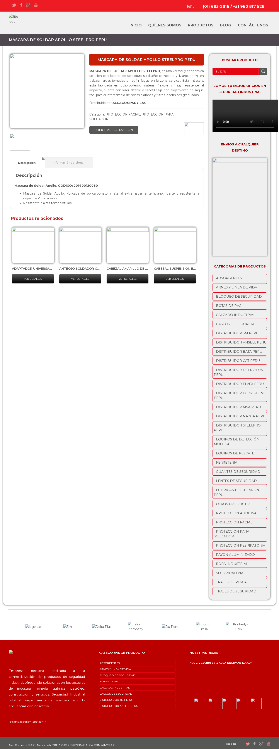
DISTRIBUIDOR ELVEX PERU (240, 384)
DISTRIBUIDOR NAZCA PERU (241, 416)
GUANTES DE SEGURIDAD (238, 471)
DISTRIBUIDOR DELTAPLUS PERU (238, 372)
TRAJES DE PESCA (231, 582)
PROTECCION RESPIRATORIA (240, 545)
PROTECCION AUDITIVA (236, 513)
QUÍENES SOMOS (164, 25)
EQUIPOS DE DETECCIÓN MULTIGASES (236, 441)
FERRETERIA (226, 462)
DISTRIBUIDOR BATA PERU (239, 351)
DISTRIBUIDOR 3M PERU (237, 333)
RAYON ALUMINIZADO (235, 554)
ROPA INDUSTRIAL (232, 564)
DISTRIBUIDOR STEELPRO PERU (237, 427)
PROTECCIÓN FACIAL (123, 114)
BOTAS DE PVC (228, 306)
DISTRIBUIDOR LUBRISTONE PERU (239, 395)
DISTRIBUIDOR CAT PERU (238, 361)
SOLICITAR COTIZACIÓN (113, 130)
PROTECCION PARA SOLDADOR (231, 533)
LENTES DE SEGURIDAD (236, 481)
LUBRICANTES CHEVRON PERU (236, 492)
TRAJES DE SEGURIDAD (236, 591)
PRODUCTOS (200, 25)
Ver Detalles (33, 278)
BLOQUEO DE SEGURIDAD (239, 296)
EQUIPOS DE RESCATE (235, 453)
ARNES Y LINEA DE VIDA (236, 287)
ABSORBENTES (229, 278)
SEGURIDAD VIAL (230, 573)
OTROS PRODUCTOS (233, 504)
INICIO (135, 25)
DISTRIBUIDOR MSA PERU (238, 407)
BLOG (225, 25)
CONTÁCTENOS (253, 25)
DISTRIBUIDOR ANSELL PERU (241, 342)
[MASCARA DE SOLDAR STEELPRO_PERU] (20, 143)
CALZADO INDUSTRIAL (235, 315)
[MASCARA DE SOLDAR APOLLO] (47, 91)
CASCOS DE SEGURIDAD (236, 324)
